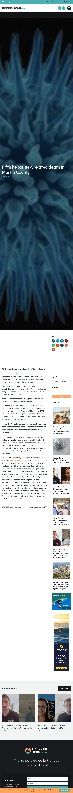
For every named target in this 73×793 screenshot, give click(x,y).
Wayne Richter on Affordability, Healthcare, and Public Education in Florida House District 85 (61, 553)
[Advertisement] (25, 350)
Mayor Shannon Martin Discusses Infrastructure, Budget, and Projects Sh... (17, 728)
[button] (59, 8)
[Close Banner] (71, 790)
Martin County (7, 374)
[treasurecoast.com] (69, 8)
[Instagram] (67, 2)
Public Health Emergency (19, 460)
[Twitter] (70, 2)
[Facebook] (64, 2)
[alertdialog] (36, 790)
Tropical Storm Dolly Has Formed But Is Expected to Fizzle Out (61, 460)
